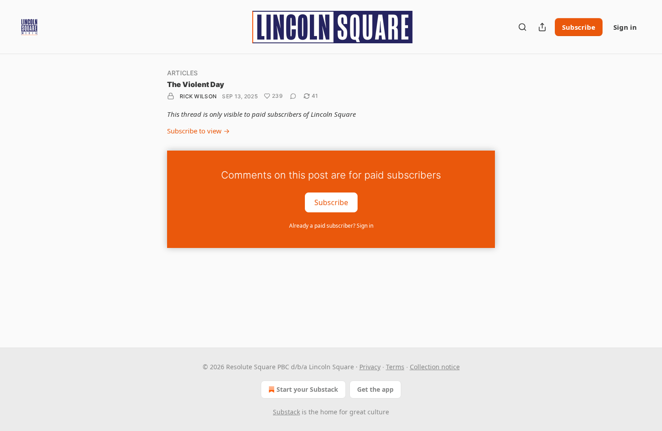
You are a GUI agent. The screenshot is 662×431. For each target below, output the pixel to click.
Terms (395, 366)
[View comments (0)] (293, 96)
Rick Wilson (198, 96)
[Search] (522, 27)
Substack (286, 412)
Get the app (375, 389)
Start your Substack (307, 389)
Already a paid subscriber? (331, 225)
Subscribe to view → (198, 130)
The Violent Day (195, 84)
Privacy (370, 366)
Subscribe (578, 27)
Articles (182, 73)
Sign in (625, 27)
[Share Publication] (542, 27)
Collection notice (435, 366)
